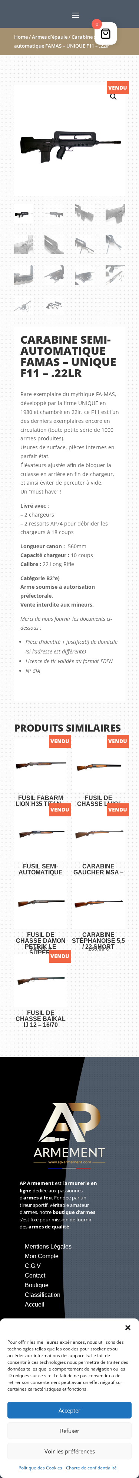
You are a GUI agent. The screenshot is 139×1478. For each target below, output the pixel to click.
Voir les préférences (69, 1451)
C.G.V (33, 1266)
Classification (42, 1295)
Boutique (37, 1285)
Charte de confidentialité (91, 1468)
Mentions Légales (48, 1246)
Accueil (34, 1304)
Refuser (69, 1430)
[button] (128, 1327)
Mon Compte (42, 1256)
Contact (35, 1275)
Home (21, 36)
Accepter (69, 1410)
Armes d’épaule (49, 36)
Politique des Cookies (40, 1468)
